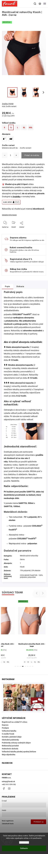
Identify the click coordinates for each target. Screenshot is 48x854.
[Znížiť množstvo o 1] (4, 155)
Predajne (5, 728)
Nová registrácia (7, 821)
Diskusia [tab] (20, 286)
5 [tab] (25, 666)
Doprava (5, 725)
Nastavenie (24, 842)
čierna (22, 559)
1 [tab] (15, 666)
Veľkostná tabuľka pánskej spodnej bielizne (19, 752)
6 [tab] (27, 666)
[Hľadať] (35, 3)
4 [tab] (23, 666)
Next (43, 593)
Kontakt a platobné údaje (12, 737)
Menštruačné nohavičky (29, 556)
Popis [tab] (7, 286)
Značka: (7, 104)
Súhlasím (24, 848)
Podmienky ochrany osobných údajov (16, 743)
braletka (16, 196)
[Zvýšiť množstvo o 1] (16, 155)
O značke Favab (8, 734)
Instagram (9, 788)
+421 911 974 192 (9, 784)
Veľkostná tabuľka (9, 731)
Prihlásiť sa (38, 822)
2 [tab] (18, 666)
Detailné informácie (9, 215)
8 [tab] (32, 666)
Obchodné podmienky (10, 740)
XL (15, 662)
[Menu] (44, 3)
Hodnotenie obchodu (10, 749)
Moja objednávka (8, 755)
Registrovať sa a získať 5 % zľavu (14, 722)
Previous (37, 593)
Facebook (4, 788)
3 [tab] (20, 666)
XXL (19, 662)
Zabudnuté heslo (8, 824)
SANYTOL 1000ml (12, 506)
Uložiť (22, 231)
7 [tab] (30, 666)
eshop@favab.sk (8, 781)
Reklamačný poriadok (10, 746)
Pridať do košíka (31, 155)
